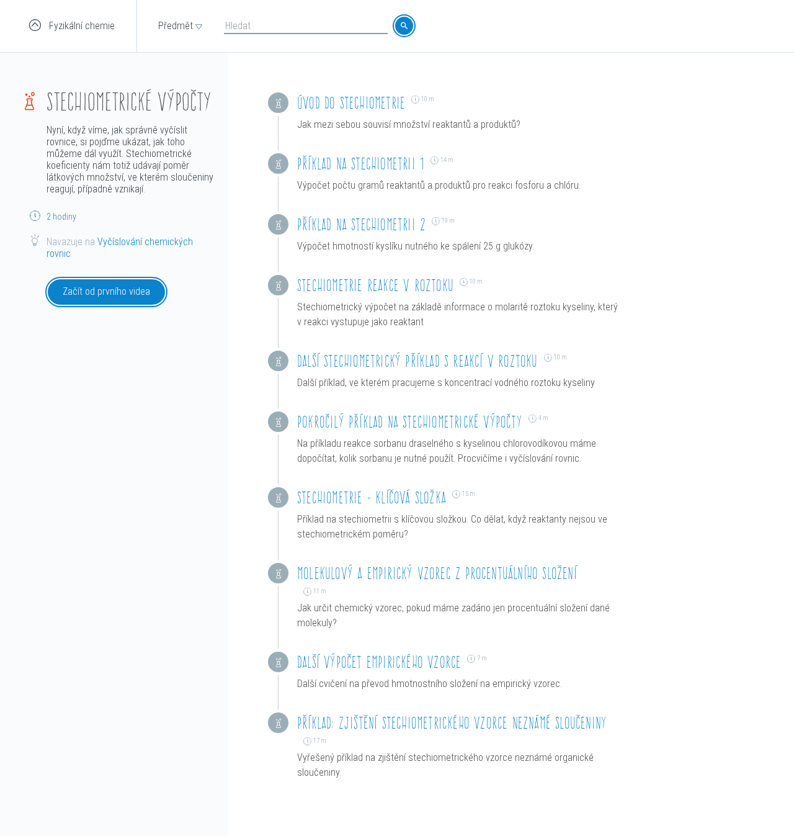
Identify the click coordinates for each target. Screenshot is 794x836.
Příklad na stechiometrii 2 (361, 224)
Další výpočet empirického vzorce (379, 662)
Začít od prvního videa (106, 291)
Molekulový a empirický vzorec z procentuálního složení (437, 573)
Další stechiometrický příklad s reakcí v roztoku (417, 361)
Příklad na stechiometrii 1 (360, 163)
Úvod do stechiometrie (351, 102)
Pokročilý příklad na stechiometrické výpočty (409, 421)
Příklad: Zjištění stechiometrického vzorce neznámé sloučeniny (452, 722)
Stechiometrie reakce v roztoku (375, 285)
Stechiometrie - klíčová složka (371, 497)
